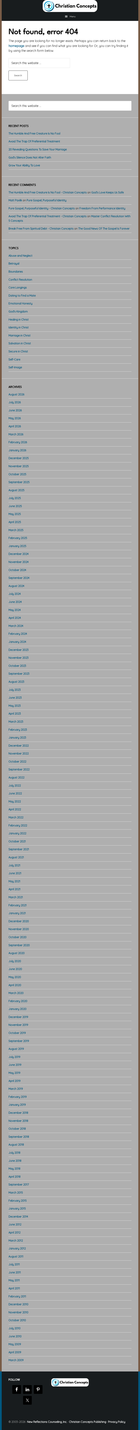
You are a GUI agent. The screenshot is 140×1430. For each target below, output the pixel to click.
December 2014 (18, 1216)
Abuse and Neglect (20, 255)
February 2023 (18, 729)
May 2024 (15, 610)
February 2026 (18, 442)
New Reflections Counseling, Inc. (47, 1421)
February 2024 (18, 633)
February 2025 (18, 538)
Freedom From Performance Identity (102, 208)
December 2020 (19, 921)
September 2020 (19, 945)
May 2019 (14, 1073)
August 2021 (16, 857)
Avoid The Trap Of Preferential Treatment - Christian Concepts (48, 216)
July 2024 (15, 594)
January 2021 (17, 913)
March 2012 (16, 1240)
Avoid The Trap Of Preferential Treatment (34, 141)
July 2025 (15, 498)
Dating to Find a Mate (22, 295)
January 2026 (17, 450)
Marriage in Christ (20, 335)
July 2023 (15, 689)
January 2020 (17, 1009)
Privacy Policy (116, 1421)
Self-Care (14, 359)
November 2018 (18, 1120)
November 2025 (19, 466)
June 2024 (15, 602)
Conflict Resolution (20, 279)
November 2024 (19, 562)
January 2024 (17, 641)
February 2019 (18, 1096)
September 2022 (19, 769)
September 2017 (19, 1184)
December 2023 (19, 650)
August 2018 (16, 1144)
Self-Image (15, 367)
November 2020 (19, 929)
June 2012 (15, 1224)
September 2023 (19, 673)
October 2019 (17, 1033)
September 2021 (19, 849)
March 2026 (16, 434)
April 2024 (15, 617)
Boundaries (16, 271)
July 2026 (15, 402)
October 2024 (17, 570)
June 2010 (15, 1336)
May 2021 (14, 881)
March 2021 (16, 897)
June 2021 (15, 873)
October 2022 (17, 761)
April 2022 (15, 809)
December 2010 (18, 1304)
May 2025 (15, 514)
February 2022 (18, 825)
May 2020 (15, 977)
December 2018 (18, 1112)
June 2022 (15, 793)
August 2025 (16, 490)
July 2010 (14, 1328)
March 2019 (16, 1088)
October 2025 (17, 474)
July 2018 (14, 1152)
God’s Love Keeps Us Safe (107, 192)
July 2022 (15, 785)
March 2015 (16, 1192)
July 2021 (14, 865)
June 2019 (15, 1064)
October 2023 (17, 665)
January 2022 (17, 833)
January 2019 (17, 1104)
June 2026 (15, 410)
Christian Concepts (70, 6)
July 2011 (14, 1264)
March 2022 (16, 817)
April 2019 (14, 1081)
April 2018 (14, 1176)
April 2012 (14, 1232)
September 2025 (19, 482)
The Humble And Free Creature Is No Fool (34, 133)
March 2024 (16, 626)
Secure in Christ (18, 351)
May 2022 (15, 801)
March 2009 (16, 1360)
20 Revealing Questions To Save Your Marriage (38, 149)
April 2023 (15, 713)
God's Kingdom (18, 311)
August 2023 (16, 681)
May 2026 (15, 418)
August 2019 (16, 1049)
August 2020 (17, 953)
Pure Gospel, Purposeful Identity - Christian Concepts (42, 208)
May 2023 (15, 705)
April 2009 (15, 1352)
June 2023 (15, 697)
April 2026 (15, 426)
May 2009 (15, 1344)
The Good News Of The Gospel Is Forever (104, 228)
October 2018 (17, 1128)
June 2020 (15, 969)
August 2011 (16, 1256)
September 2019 (19, 1041)
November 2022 (19, 753)
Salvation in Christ (20, 343)
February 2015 (18, 1200)
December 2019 (18, 1017)
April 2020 (15, 985)
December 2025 (19, 458)
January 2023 (17, 737)
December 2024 (19, 554)
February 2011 (17, 1296)
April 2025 (15, 522)
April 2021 (14, 889)
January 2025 (17, 546)
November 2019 (18, 1025)
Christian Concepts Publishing (87, 1421)
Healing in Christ (19, 319)
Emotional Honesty (20, 303)
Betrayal (14, 263)
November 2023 (19, 657)
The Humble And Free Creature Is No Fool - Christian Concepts (48, 192)
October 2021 (17, 841)
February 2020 (18, 1001)
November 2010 (18, 1312)
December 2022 (19, 745)
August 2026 (16, 394)
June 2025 (15, 506)
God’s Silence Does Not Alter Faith (30, 157)
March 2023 (16, 721)
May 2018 (14, 1168)
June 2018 (15, 1160)
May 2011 (14, 1280)
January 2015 (17, 1208)
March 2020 (16, 993)
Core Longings (18, 287)
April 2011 (14, 1288)
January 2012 (17, 1248)
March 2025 (16, 530)
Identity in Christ (19, 327)
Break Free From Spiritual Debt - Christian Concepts (41, 228)
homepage (16, 46)
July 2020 (15, 961)
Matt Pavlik (15, 200)
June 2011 (15, 1272)
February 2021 (18, 905)
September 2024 (19, 578)
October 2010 (17, 1320)
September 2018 (19, 1136)
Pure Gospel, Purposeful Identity (46, 200)
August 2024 (16, 586)
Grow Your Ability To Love (24, 165)
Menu (73, 16)
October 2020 (17, 937)
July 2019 (14, 1057)
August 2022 (16, 777)
